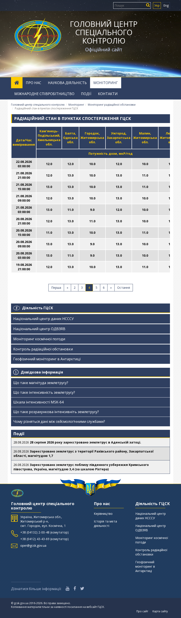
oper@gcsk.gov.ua (33, 545)
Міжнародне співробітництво (44, 93)
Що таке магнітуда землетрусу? (40, 382)
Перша (56, 287)
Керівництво (103, 513)
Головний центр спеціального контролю (104, 32)
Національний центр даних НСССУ (43, 318)
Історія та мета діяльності (105, 523)
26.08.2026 (83, 453)
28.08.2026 (77, 442)
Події (86, 93)
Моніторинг (105, 82)
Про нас (33, 82)
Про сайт (142, 611)
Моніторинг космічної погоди (39, 339)
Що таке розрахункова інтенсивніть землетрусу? (56, 411)
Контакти (108, 93)
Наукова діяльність (67, 82)
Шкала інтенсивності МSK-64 (38, 402)
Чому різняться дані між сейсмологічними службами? (59, 421)
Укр (157, 5)
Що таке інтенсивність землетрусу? (44, 392)
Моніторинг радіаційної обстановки (112, 105)
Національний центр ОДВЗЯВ (39, 328)
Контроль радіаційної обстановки (43, 349)
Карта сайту (160, 611)
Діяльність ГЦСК (37, 307)
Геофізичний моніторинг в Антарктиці (47, 359)
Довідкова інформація (42, 372)
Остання (123, 287)
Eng (166, 5)
